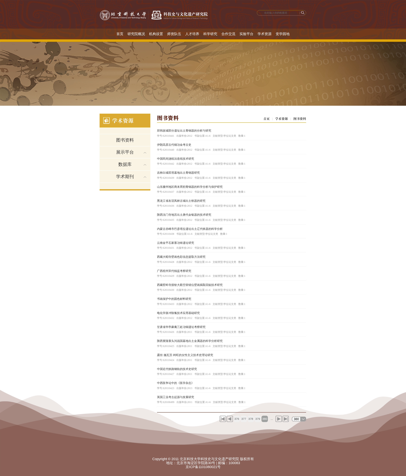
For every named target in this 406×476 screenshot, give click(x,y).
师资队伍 (174, 34)
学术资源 (265, 34)
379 (257, 418)
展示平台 (125, 152)
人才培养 (192, 34)
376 (236, 418)
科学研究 (210, 34)
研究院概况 (136, 34)
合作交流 (228, 34)
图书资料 (125, 140)
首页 (119, 34)
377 (243, 418)
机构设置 (156, 34)
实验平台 (246, 34)
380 (264, 418)
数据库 (125, 164)
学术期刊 (125, 176)
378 (250, 418)
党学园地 (283, 34)
